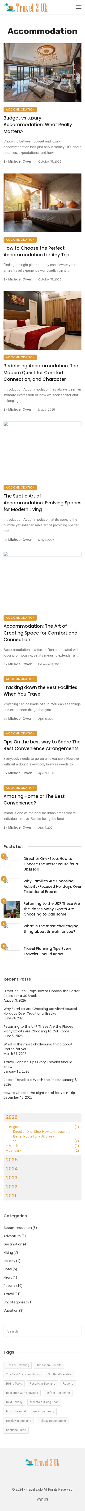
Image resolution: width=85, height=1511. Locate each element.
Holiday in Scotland (18, 1420)
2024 (12, 1168)
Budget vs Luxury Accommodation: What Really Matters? (38, 125)
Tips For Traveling (17, 1365)
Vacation (11, 1310)
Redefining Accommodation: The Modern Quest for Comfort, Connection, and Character (41, 372)
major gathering (43, 1411)
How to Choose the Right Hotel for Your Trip (39, 1092)
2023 (11, 1177)
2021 (11, 1195)
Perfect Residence (58, 1393)
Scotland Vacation (60, 1374)
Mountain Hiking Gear (44, 1402)
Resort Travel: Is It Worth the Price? (32, 1079)
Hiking (8, 1252)
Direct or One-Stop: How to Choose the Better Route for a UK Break (51, 864)
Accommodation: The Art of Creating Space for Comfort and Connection (40, 633)
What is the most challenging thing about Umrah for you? (51, 929)
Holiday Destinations (52, 1420)
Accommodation (20, 109)
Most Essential (16, 1411)
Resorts (10, 1285)
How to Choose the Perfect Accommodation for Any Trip (36, 251)
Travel (9, 1294)
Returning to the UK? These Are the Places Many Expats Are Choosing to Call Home (52, 909)
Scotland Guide (16, 1430)
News (8, 1277)
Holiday (9, 1260)
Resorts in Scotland (42, 1383)
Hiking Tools (14, 1383)
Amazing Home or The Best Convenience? (34, 799)
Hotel (8, 1269)
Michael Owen (20, 161)
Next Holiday (14, 1402)
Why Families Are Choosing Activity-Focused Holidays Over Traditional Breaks (52, 886)
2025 (12, 1159)
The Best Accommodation (23, 1374)
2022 (11, 1186)
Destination (13, 1244)
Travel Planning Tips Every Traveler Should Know (47, 951)
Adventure (12, 1236)
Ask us (42, 1500)
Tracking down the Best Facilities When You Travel (40, 691)
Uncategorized (16, 1302)
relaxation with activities (22, 1393)
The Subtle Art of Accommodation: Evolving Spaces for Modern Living (42, 503)
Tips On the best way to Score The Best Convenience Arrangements (42, 745)
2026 (11, 1117)
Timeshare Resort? (49, 1365)
